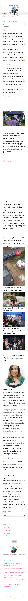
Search (14, 541)
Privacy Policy (8, 528)
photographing (8, 443)
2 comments (6, 26)
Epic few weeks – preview (10, 22)
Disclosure (7, 530)
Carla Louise (7, 24)
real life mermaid (8, 415)
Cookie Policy (8, 533)
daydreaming (19, 443)
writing (14, 440)
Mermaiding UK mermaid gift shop (14, 572)
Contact (6, 536)
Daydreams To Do (15, 464)
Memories (21, 24)
